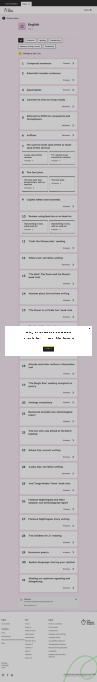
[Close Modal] (89, 328)
